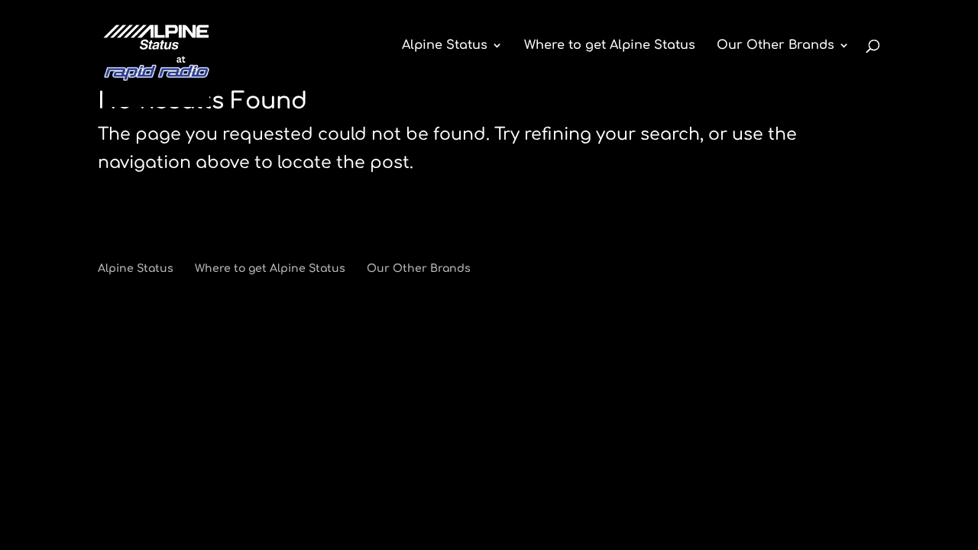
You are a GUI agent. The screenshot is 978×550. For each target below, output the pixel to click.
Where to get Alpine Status (609, 46)
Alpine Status (444, 46)
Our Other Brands (775, 46)
